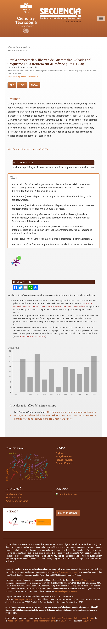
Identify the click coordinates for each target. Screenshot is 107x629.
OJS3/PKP (88, 621)
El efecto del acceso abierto (32, 336)
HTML (22, 85)
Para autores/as (13, 497)
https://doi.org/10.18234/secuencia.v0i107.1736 (28, 149)
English (59, 453)
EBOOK (34, 85)
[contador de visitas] (66, 494)
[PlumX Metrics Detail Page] (16, 262)
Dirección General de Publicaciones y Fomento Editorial (32, 621)
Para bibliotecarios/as (16, 501)
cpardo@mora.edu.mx (84, 580)
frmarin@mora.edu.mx (23, 599)
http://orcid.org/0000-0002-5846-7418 (23, 77)
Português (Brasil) (64, 460)
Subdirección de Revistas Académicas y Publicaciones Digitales (67, 618)
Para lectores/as (13, 494)
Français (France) (64, 456)
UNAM (63, 621)
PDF (12, 85)
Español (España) (64, 463)
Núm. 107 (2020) (15, 47)
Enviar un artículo (67, 512)
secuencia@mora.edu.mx (66, 591)
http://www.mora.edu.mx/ (66, 572)
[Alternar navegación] (101, 18)
